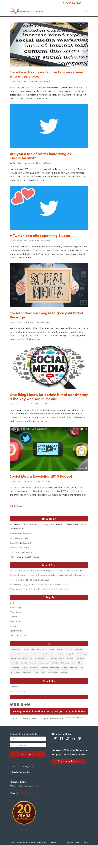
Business (59, 649)
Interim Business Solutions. (31, 842)
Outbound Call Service (21, 552)
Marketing (32, 663)
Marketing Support (19, 538)
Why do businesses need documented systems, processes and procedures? (47, 570)
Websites (63, 672)
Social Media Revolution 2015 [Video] (41, 476)
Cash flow (78, 649)
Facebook (49, 654)
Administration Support (21, 533)
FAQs (14, 718)
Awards (25, 649)
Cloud (13, 654)
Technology (73, 667)
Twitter (36, 672)
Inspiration (53, 658)
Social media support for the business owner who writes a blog (46, 74)
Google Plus (70, 654)
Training (17, 672)
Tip (12, 672)
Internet (61, 658)
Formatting (59, 654)
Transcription (27, 672)
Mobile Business (43, 663)
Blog (37, 81)
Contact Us (27, 557)
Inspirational (16, 621)
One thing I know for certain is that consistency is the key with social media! (49, 397)
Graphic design (81, 654)
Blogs (32, 649)
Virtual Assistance (18, 635)
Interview (70, 658)
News (74, 663)
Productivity (34, 667)
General (14, 616)
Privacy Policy (29, 718)
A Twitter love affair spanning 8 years (40, 235)
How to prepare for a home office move (29, 580)
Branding (51, 649)
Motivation (55, 663)
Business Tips (16, 607)
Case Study (15, 612)
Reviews (14, 626)
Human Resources (41, 658)
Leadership (14, 663)
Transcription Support (20, 547)
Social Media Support (20, 543)
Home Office (27, 658)
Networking (65, 663)
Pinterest (24, 667)
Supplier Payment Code (52, 718)
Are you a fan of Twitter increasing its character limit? (40, 156)
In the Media (80, 658)
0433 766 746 (28, 793)
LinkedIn (24, 663)
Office (80, 663)
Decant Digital (82, 842)
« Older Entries (16, 506)
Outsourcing (15, 667)
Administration (15, 649)
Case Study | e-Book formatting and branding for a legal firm (40, 589)
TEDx (81, 667)
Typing (43, 672)
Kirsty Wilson (17, 81)
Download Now (74, 717)
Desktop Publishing (37, 654)
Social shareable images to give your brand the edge (46, 315)
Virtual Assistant (53, 672)
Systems (64, 667)
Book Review (41, 649)
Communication (23, 654)
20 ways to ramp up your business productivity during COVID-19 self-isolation (47, 575)
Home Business (16, 658)
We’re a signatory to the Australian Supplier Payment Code (39, 584)
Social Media (45, 81)
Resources (44, 667)
